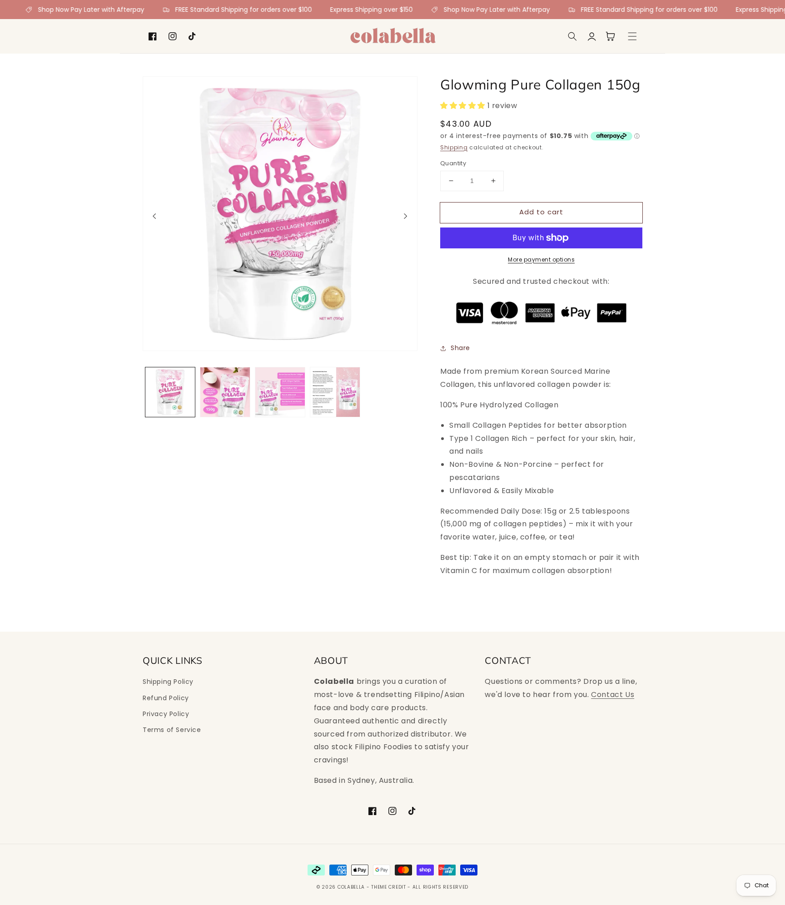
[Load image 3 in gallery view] (280, 392)
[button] (572, 36)
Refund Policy (166, 697)
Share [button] (460, 347)
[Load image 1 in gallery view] (170, 392)
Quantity (453, 163)
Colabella (351, 887)
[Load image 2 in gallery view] (225, 392)
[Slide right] (405, 216)
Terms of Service (172, 729)
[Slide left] (154, 216)
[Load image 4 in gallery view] (335, 392)
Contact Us (612, 694)
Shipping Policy (168, 681)
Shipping (454, 147)
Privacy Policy (166, 713)
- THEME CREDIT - (389, 887)
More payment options (541, 259)
